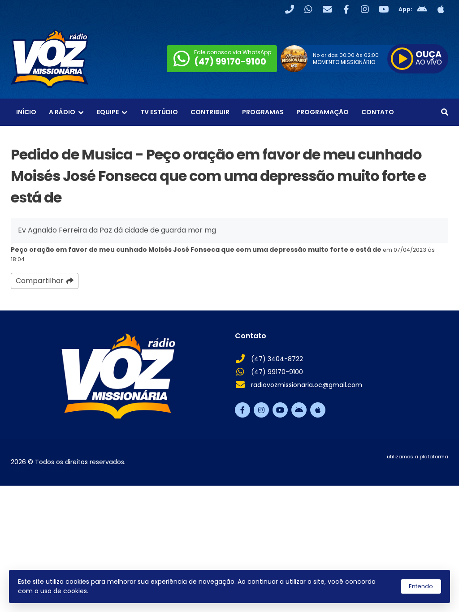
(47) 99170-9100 (277, 371)
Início (26, 112)
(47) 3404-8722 (277, 358)
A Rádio (62, 112)
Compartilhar (40, 281)
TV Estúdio (159, 112)
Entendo (421, 586)
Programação (322, 112)
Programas (263, 112)
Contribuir (210, 112)
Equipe (108, 112)
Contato (377, 112)
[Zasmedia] (425, 467)
